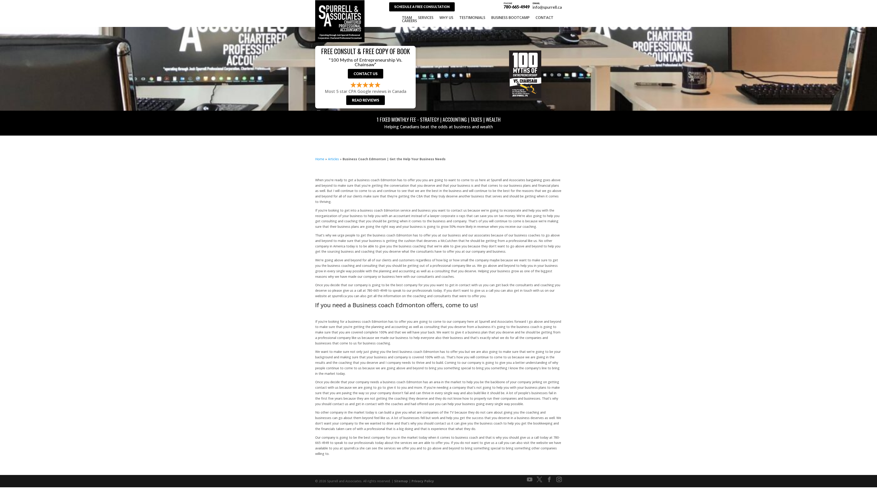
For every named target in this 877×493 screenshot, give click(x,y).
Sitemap (401, 481)
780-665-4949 (517, 5)
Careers (409, 20)
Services (425, 17)
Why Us (446, 17)
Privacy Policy (423, 481)
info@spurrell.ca (547, 7)
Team (407, 17)
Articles (333, 159)
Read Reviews (365, 100)
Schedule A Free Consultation (422, 7)
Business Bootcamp (510, 17)
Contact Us (366, 73)
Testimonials (472, 17)
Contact (544, 17)
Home (319, 159)
